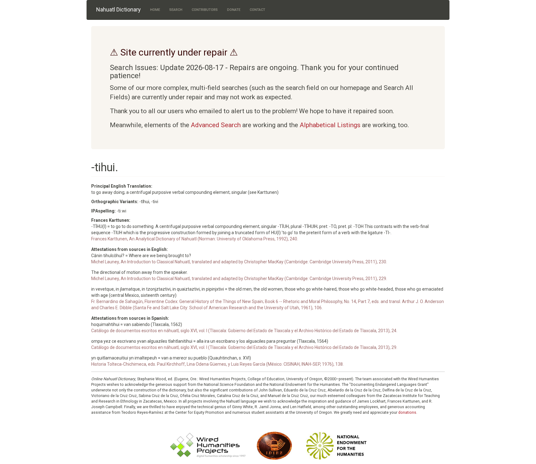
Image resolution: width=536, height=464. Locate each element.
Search (175, 10)
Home (155, 10)
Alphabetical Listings (330, 125)
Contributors (205, 10)
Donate (233, 10)
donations (407, 412)
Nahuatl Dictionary (118, 9)
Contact (257, 10)
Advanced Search (216, 125)
